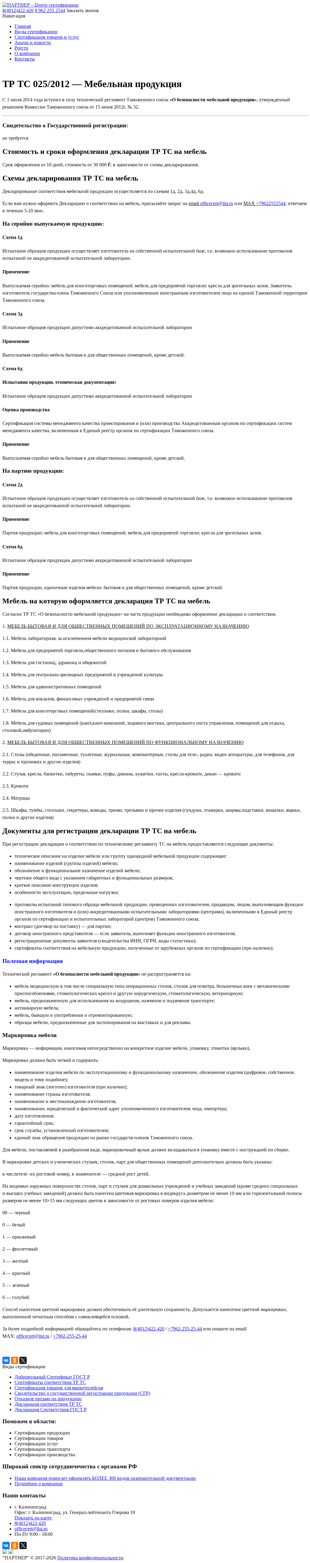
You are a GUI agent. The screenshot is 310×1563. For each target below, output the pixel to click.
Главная (23, 26)
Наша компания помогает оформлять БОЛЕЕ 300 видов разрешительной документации (105, 1478)
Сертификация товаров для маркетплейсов (59, 1387)
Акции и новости (33, 42)
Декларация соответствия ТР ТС (48, 1404)
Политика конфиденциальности (90, 1557)
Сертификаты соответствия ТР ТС (50, 1382)
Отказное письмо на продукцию (48, 1398)
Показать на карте (33, 1517)
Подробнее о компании (39, 1483)
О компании (27, 53)
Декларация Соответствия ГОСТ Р (51, 1409)
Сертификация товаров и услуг (47, 37)
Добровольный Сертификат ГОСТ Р (52, 1376)
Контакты (25, 58)
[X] (23, 1360)
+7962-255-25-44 (185, 1328)
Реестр (21, 48)
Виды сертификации (36, 31)
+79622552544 (270, 203)
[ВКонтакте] (6, 1360)
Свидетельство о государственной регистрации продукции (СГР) (82, 1393)
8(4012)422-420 (30, 1523)
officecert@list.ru (216, 203)
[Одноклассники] (14, 1360)
